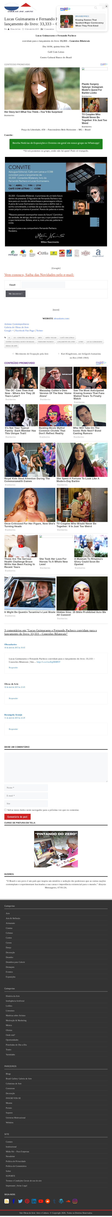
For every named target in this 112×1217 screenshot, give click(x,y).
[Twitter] (20, 1203)
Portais (9, 1108)
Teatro (8, 1050)
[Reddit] (47, 1203)
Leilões (9, 1006)
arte (40, 337)
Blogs (8, 1074)
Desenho (9, 957)
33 (9, 337)
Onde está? (10, 1035)
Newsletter (10, 1156)
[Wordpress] (61, 1203)
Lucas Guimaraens (94, 342)
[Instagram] (75, 1203)
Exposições (10, 977)
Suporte (9, 1113)
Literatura (10, 1011)
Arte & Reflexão (13, 918)
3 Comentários (48, 29)
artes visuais (50, 337)
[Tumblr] (54, 1203)
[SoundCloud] (68, 1203)
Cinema (9, 928)
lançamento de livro (66, 342)
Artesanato (10, 923)
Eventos (9, 972)
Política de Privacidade (16, 1161)
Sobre (8, 1171)
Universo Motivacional (15, 1118)
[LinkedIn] (34, 1203)
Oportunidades (12, 1040)
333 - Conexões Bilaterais (24, 337)
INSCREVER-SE (13, 1098)
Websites (9, 1122)
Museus (9, 1103)
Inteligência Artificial (15, 1001)
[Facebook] (13, 1203)
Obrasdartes (10, 644)
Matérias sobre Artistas (15, 1015)
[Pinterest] (27, 1203)
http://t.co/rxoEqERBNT (48, 662)
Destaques (10, 967)
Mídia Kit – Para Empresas (17, 1151)
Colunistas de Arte (14, 1084)
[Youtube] (40, 1203)
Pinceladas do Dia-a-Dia (16, 1045)
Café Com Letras (67, 337)
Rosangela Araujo (13, 715)
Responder (13, 668)
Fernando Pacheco (46, 342)
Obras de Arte (11, 346)
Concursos (10, 1088)
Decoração (10, 952)
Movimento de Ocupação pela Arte (31, 354)
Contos (9, 938)
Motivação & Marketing (16, 1020)
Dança (8, 947)
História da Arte (13, 996)
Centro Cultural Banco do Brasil (20, 342)
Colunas (9, 933)
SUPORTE (10, 1176)
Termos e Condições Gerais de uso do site (24, 1181)
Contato (9, 1142)
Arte (8, 913)
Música (9, 1025)
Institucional (11, 1147)
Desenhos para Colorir (15, 962)
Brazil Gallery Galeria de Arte (19, 1079)
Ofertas (9, 1030)
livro (81, 342)
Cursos (9, 943)
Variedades (10, 1055)
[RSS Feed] (6, 1203)
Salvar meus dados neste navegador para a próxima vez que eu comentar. (43, 810)
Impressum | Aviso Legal (16, 1186)
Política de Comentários (16, 1166)
